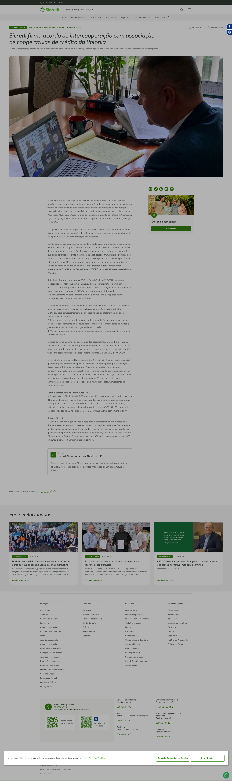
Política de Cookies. (97, 758)
